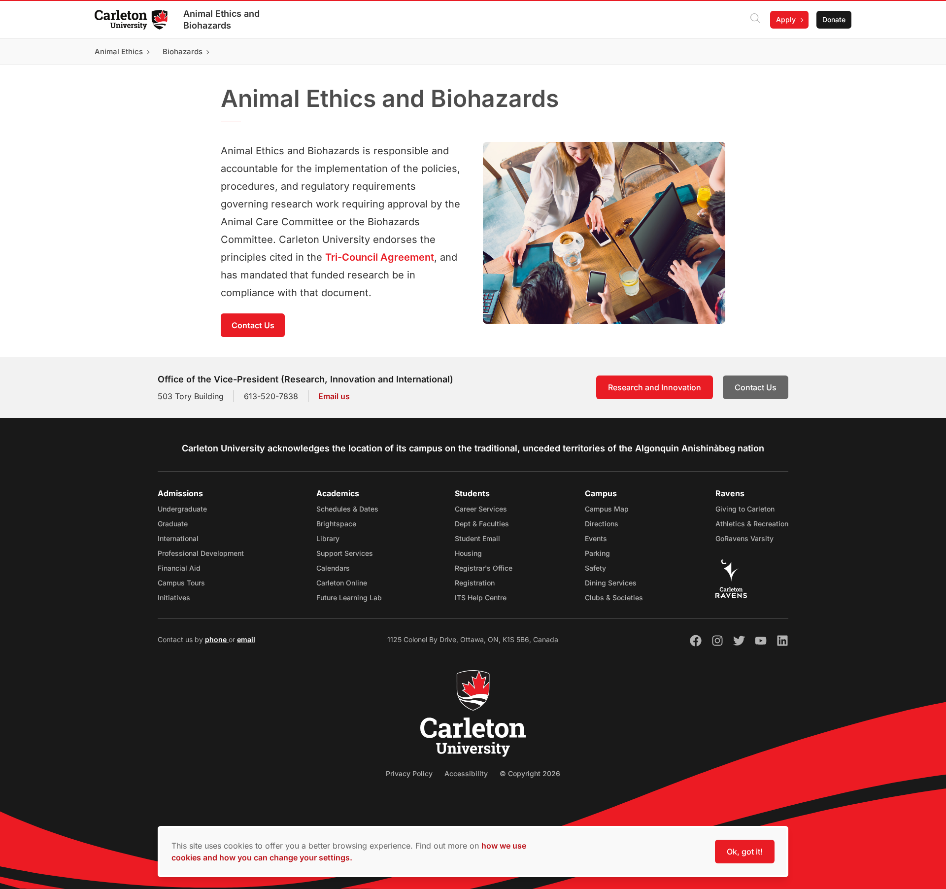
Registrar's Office (483, 568)
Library (327, 538)
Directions (601, 523)
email (246, 639)
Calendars (333, 568)
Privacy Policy (409, 773)
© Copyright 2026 (530, 773)
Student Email (477, 538)
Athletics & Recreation (751, 523)
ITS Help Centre (481, 597)
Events (596, 538)
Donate (833, 19)
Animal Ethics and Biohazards (221, 19)
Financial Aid (179, 568)
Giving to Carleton (745, 509)
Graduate (173, 523)
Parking (597, 553)
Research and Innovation (654, 387)
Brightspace (336, 523)
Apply (786, 19)
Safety (595, 568)
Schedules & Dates (347, 509)
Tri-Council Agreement (379, 257)
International (178, 538)
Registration (475, 583)
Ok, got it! (745, 851)
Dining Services (611, 583)
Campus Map (607, 509)
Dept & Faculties (482, 523)
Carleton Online (341, 583)
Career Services (481, 509)
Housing (468, 553)
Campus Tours (181, 583)
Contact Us (253, 325)
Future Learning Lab (349, 597)
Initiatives (174, 597)
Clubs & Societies (614, 597)
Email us (334, 396)
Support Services (344, 553)
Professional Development (201, 553)
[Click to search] (755, 20)
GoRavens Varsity (744, 538)
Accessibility (466, 773)
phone (217, 639)
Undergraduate (182, 509)
